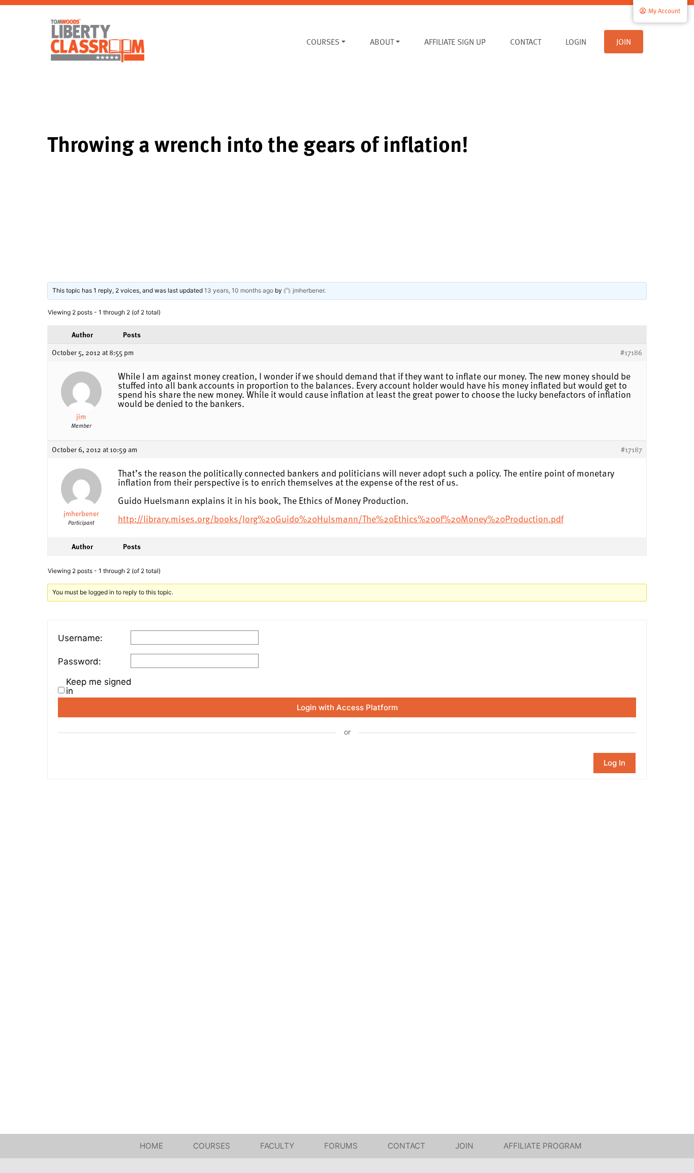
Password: (79, 661)
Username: (80, 638)
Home (151, 1146)
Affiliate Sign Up (455, 42)
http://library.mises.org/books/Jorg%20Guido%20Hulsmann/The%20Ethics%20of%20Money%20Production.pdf (340, 518)
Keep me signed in (99, 686)
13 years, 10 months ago (238, 290)
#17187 (631, 449)
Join (623, 42)
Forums (341, 1146)
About (382, 42)
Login (575, 42)
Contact (525, 42)
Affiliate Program (542, 1146)
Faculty (277, 1146)
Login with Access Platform (347, 707)
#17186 (631, 352)
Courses (322, 42)
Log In (614, 763)
